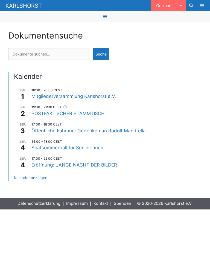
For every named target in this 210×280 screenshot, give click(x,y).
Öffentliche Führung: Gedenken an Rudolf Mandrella (88, 130)
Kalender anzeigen (30, 177)
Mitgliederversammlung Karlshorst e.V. (73, 96)
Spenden (122, 203)
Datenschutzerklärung (39, 203)
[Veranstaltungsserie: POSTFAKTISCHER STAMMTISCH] (65, 107)
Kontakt (101, 203)
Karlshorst (23, 5)
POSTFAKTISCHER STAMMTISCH (68, 113)
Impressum (77, 203)
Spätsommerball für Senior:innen (67, 147)
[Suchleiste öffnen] (191, 5)
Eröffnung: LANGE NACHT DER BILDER (74, 165)
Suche (101, 54)
